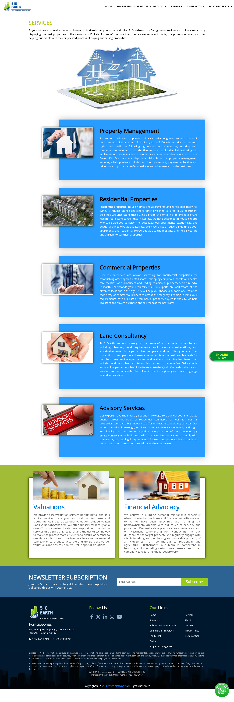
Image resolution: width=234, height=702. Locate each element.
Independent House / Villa (163, 625)
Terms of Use (192, 635)
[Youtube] (119, 613)
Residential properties (113, 206)
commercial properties (177, 275)
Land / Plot (155, 635)
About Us (159, 6)
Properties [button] (124, 6)
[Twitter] (98, 613)
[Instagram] (112, 613)
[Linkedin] (105, 613)
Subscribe (194, 581)
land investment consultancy (147, 367)
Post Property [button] (219, 6)
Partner (176, 6)
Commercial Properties (162, 630)
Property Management (161, 646)
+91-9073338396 (61, 639)
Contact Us (195, 6)
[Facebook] (91, 613)
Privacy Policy (192, 630)
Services (189, 614)
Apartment (155, 620)
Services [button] (142, 6)
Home (108, 6)
